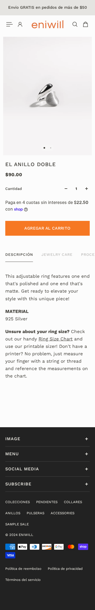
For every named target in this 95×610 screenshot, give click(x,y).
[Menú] (9, 24)
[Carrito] (85, 24)
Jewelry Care (57, 254)
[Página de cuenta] (20, 24)
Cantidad (13, 188)
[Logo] (47, 24)
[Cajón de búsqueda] (75, 24)
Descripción (19, 254)
